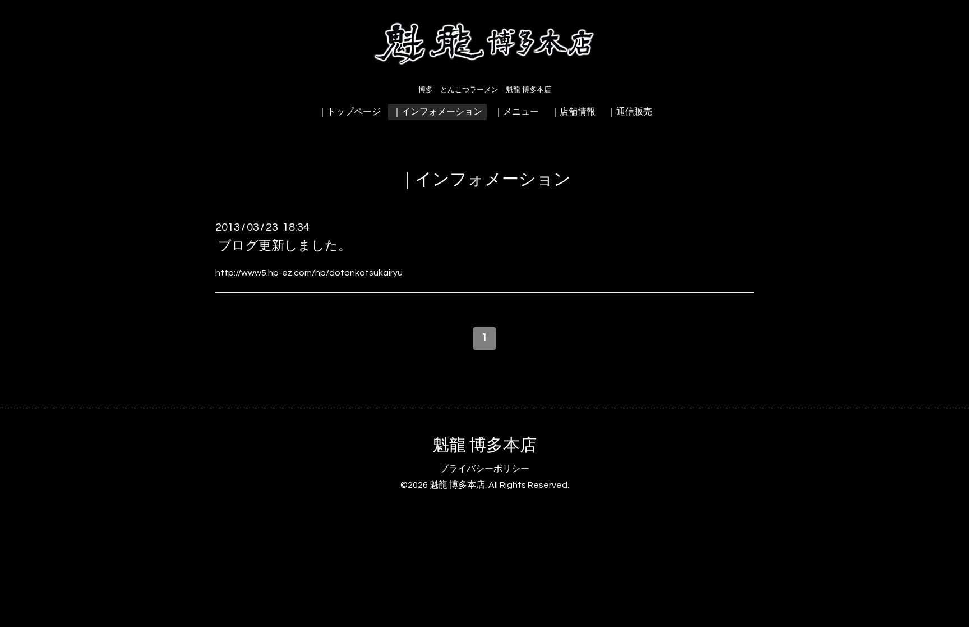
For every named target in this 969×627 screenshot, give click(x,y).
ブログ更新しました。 (284, 246)
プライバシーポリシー (484, 468)
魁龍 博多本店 (484, 445)
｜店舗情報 (573, 111)
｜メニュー (516, 111)
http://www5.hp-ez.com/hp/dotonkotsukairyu (309, 272)
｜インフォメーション (437, 111)
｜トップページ (349, 111)
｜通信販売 (629, 111)
